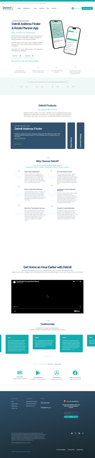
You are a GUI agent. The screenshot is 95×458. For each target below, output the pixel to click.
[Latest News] (19, 374)
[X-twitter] (83, 433)
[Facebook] (72, 433)
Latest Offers (14, 403)
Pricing (35, 8)
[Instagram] (75, 433)
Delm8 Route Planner (31, 403)
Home (19, 8)
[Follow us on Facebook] (75, 375)
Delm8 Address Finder (31, 401)
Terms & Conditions (61, 449)
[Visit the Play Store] (38, 375)
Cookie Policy (80, 449)
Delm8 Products (26, 8)
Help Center (41, 8)
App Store (17, 138)
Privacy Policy (71, 449)
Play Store (22, 138)
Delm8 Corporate (30, 406)
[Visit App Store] (56, 375)
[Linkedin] (79, 433)
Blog (48, 8)
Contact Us (54, 8)
